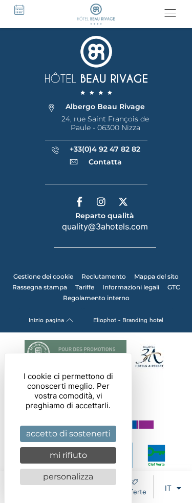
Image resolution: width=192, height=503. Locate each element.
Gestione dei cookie (43, 276)
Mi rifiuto (68, 455)
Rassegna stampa (39, 287)
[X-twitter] (123, 202)
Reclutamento (103, 276)
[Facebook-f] (79, 202)
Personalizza (68, 476)
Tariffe (84, 287)
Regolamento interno (96, 298)
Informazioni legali (130, 287)
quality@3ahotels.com (105, 226)
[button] (170, 14)
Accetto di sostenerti (68, 433)
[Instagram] (101, 202)
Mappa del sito (156, 276)
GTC (173, 287)
